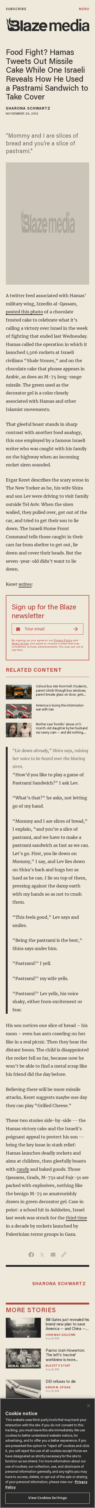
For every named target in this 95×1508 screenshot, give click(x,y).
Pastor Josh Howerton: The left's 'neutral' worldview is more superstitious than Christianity (65, 1355)
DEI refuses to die (61, 1382)
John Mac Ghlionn (60, 1335)
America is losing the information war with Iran (60, 707)
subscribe (16, 9)
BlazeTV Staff (58, 1366)
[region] (47, 1453)
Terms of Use (20, 644)
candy (23, 1169)
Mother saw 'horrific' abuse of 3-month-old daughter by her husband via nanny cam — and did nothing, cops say (62, 729)
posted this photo (24, 311)
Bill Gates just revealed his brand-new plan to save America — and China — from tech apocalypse (67, 1325)
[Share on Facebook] (31, 1254)
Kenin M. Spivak (58, 1387)
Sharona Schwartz (28, 109)
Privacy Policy (63, 640)
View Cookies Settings (47, 1498)
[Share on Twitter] (42, 1254)
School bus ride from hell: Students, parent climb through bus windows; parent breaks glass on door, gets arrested (61, 691)
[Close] (88, 1405)
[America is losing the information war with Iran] (19, 710)
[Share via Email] (53, 1254)
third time (76, 1217)
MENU (84, 9)
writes (25, 584)
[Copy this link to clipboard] (63, 1254)
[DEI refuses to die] (23, 1389)
